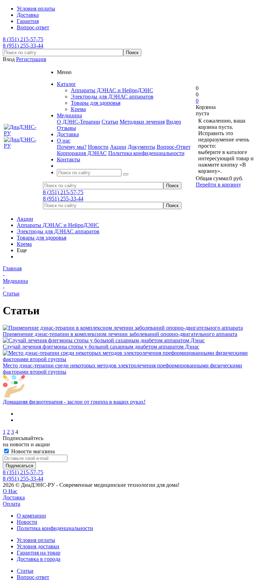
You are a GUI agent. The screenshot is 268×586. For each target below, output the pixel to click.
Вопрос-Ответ (174, 147)
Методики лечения (142, 122)
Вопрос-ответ (33, 577)
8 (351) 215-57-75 (23, 39)
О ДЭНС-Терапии (78, 122)
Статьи (110, 122)
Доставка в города (38, 559)
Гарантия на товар (38, 553)
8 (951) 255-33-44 (23, 46)
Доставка (14, 497)
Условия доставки (38, 546)
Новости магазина (32, 451)
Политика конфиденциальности (146, 153)
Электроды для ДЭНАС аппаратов (112, 97)
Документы (141, 147)
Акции (118, 147)
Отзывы (66, 128)
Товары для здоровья (95, 103)
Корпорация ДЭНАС (82, 153)
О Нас (10, 491)
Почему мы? (72, 147)
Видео (173, 122)
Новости (98, 147)
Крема (78, 109)
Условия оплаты (36, 540)
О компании (31, 516)
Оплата (11, 504)
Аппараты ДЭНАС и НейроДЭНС (112, 90)
